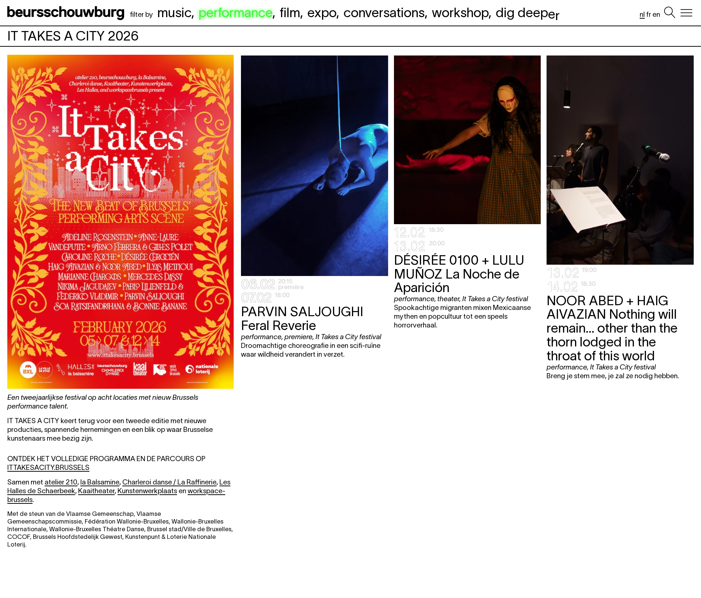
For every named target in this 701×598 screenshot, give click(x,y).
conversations (384, 12)
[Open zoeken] (669, 12)
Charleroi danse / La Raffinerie (169, 482)
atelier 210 (61, 482)
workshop (460, 12)
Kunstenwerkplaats (147, 491)
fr (648, 14)
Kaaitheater (96, 491)
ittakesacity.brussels (48, 467)
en (656, 14)
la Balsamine (99, 482)
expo (321, 12)
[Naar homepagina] (67, 12)
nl (642, 14)
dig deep (528, 12)
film (290, 12)
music (174, 12)
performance (235, 12)
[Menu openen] (686, 13)
